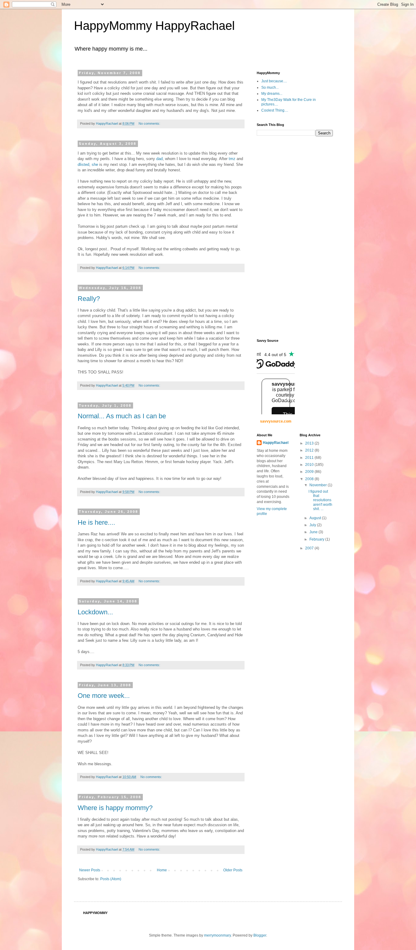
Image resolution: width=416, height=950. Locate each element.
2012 (310, 450)
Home (162, 870)
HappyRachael (275, 443)
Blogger (259, 935)
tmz (232, 158)
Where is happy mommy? (115, 808)
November (318, 485)
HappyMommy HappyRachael (154, 25)
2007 (310, 548)
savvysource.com (275, 421)
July (313, 525)
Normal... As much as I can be (122, 416)
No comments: (150, 123)
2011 (310, 457)
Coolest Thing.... (274, 110)
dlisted (83, 164)
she (95, 164)
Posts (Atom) (110, 879)
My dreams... (271, 93)
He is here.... (96, 522)
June (314, 532)
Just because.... (274, 81)
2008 (310, 479)
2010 (310, 464)
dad (159, 158)
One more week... (104, 695)
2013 (310, 443)
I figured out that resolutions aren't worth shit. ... (320, 500)
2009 (310, 472)
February (317, 539)
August (315, 518)
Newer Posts (89, 870)
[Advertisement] (281, 236)
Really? (89, 298)
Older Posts (232, 870)
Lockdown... (95, 612)
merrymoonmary (217, 935)
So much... (270, 87)
